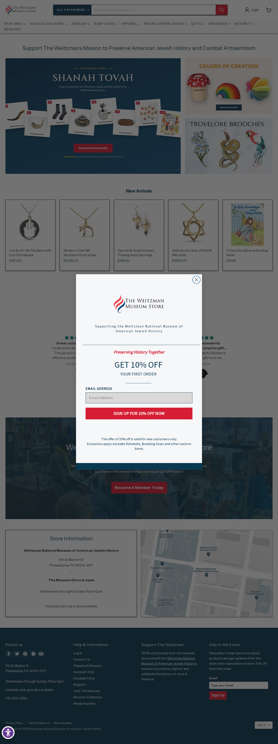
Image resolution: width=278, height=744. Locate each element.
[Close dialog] (196, 280)
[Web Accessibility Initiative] (8, 732)
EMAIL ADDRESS (99, 388)
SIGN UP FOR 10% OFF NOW (139, 413)
